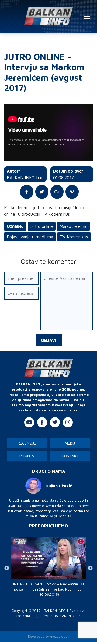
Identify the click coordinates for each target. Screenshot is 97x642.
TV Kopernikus (74, 236)
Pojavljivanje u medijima (30, 236)
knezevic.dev (59, 636)
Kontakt (70, 455)
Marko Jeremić (73, 226)
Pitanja (26, 455)
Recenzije (27, 443)
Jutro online (41, 226)
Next (90, 568)
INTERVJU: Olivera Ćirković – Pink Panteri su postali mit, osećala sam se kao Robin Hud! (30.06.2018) (48, 589)
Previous (6, 568)
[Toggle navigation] (87, 16)
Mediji (70, 443)
